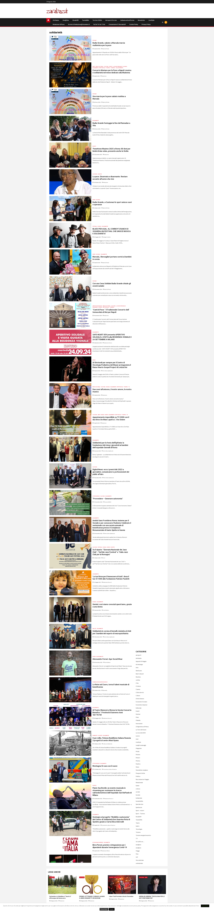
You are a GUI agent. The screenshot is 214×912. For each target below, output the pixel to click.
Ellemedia (105, 690)
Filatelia (138, 720)
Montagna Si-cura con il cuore (105, 766)
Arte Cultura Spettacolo (107, 370)
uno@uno (66, 20)
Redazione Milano (106, 850)
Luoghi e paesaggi (118, 66)
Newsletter (141, 20)
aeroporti (138, 655)
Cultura (106, 66)
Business (138, 677)
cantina (138, 680)
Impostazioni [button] (205, 905)
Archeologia (139, 664)
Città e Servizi (96, 496)
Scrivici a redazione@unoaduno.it (79, 24)
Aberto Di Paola (105, 48)
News (94, 199)
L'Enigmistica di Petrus (142, 726)
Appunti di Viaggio (97, 306)
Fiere (137, 717)
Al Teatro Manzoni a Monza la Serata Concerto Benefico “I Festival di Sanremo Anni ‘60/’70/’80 (112, 712)
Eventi (110, 66)
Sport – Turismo (140, 813)
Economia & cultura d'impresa (110, 769)
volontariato (119, 67)
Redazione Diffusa (58, 24)
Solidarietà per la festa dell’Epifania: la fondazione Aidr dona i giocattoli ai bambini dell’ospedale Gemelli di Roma (110, 445)
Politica (138, 776)
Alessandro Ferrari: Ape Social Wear (107, 659)
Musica (125, 66)
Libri (99, 414)
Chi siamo (56, 20)
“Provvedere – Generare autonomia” (108, 499)
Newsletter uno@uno (142, 770)
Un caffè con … (140, 841)
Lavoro (138, 736)
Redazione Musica (108, 342)
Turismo (113, 67)
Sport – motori (140, 810)
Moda (94, 656)
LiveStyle (151, 20)
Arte (94, 66)
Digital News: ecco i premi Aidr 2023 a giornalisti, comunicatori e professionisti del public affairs (111, 471)
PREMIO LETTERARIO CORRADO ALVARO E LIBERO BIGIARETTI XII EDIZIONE (92, 897)
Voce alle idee (140, 860)
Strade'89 (138, 816)
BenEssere (139, 670)
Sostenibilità (99, 656)
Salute (94, 628)
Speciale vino (139, 804)
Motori (138, 757)
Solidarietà (96, 67)
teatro (108, 67)
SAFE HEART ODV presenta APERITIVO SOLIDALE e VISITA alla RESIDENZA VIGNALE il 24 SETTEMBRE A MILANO (112, 337)
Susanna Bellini (107, 502)
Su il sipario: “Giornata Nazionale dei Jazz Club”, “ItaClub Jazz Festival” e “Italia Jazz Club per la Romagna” (110, 552)
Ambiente (95, 735)
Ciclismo (138, 686)
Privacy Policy (146, 24)
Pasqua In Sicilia (140, 773)
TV (129, 386)
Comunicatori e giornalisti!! (117, 24)
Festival (95, 226)
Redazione (104, 76)
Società (100, 174)
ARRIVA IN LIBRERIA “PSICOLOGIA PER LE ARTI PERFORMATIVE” (152, 897)
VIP (137, 857)
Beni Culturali (99, 66)
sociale (95, 40)
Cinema (138, 689)
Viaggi (138, 851)
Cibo (137, 683)
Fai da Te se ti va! (99, 24)
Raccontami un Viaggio (142, 779)
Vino (137, 854)
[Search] (163, 22)
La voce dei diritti (141, 733)
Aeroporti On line (111, 20)
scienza (138, 789)
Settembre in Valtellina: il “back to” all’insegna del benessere (60, 897)
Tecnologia (139, 829)
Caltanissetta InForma (127, 20)
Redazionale (139, 782)
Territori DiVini (97, 20)
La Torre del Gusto (141, 729)
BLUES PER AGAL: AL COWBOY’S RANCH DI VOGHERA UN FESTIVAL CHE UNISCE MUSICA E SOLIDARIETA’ (112, 231)
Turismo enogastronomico (100, 682)
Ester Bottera (106, 610)
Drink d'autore (140, 698)
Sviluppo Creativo (107, 237)
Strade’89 (75, 20)
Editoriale (138, 708)
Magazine (95, 307)
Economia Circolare (141, 701)
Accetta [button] (112, 909)
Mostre (138, 754)
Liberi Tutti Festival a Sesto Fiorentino (121, 896)
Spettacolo (102, 67)
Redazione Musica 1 (107, 582)
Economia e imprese (98, 842)
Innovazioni (139, 723)
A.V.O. (104, 558)
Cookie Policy (133, 24)
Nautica (138, 764)
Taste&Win (85, 20)
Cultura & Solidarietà (107, 743)
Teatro (126, 386)
